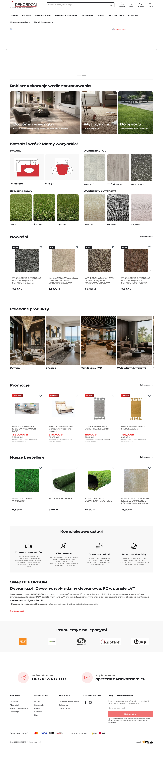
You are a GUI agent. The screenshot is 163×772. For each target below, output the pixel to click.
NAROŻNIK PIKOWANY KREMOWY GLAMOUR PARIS (24, 428)
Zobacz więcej (146, 237)
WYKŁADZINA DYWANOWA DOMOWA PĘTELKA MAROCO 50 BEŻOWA (63, 280)
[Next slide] (150, 270)
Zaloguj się (63, 705)
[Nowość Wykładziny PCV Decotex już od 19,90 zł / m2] (60, 49)
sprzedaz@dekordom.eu (120, 677)
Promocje (14, 712)
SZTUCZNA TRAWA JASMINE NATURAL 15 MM (99, 499)
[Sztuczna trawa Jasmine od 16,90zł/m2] (132, 49)
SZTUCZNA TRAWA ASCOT (63, 498)
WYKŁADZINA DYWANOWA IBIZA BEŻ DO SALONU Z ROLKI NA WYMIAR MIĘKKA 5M (135, 501)
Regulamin (39, 705)
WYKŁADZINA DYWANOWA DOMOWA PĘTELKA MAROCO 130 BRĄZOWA (135, 280)
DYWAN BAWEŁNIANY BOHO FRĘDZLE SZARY (97, 427)
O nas (37, 708)
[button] (7, 49)
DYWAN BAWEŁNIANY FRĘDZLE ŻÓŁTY (133, 427)
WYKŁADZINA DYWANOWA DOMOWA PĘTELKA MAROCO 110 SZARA (26, 280)
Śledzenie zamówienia (69, 702)
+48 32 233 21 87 (48, 677)
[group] (27, 342)
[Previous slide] (13, 270)
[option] (81, 49)
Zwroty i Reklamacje (19, 708)
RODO (37, 702)
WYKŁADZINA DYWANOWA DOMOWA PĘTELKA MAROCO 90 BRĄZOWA (99, 280)
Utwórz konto (65, 708)
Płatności (14, 705)
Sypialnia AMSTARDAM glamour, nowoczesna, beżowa (61, 428)
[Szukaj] (112, 4)
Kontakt (38, 712)
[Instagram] (90, 702)
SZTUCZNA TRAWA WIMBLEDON (22, 499)
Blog (36, 715)
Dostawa (14, 702)
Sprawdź (60, 66)
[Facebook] (85, 702)
